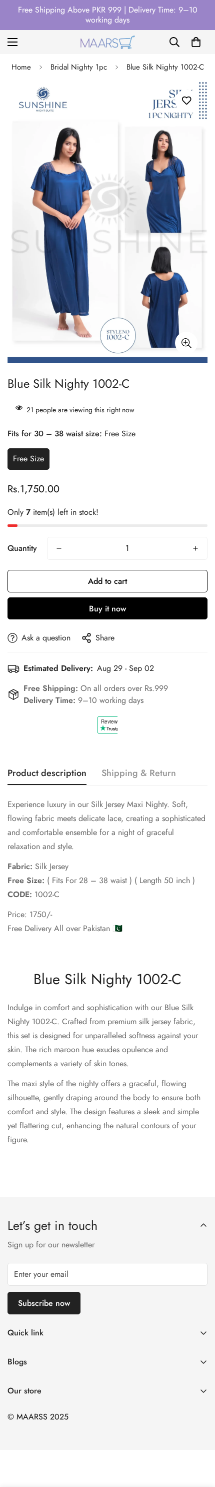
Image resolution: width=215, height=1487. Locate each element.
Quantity (22, 548)
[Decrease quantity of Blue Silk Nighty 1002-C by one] (59, 548)
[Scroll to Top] (197, 1434)
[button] (196, 42)
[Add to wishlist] (186, 101)
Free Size (28, 458)
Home (21, 67)
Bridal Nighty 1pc (78, 67)
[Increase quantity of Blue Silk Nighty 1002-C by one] (195, 548)
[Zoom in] (186, 343)
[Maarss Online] (107, 42)
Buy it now (107, 608)
